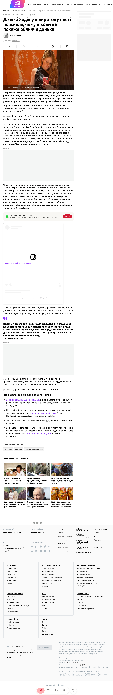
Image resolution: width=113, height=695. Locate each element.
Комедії (44, 606)
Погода (9, 583)
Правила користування (65, 551)
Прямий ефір (11, 574)
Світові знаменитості (53, 4)
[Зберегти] (67, 46)
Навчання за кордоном (85, 609)
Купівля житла (12, 625)
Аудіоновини (11, 580)
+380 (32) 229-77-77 (72, 662)
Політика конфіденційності (82, 529)
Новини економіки (15, 594)
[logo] (17, 4)
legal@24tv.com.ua (85, 665)
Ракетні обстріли (48, 568)
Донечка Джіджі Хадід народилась (23, 400)
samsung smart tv (103, 674)
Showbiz (6, 11)
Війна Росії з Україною (51, 565)
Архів (95, 543)
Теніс (44, 628)
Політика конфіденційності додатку (82, 542)
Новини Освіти (83, 594)
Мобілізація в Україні (86, 565)
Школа (79, 600)
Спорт (44, 619)
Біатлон (44, 631)
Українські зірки (34, 4)
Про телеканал (63, 540)
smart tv (90, 674)
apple (77, 674)
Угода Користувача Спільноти (82, 548)
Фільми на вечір (48, 603)
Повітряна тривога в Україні (52, 577)
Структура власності (100, 540)
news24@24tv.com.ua (12, 532)
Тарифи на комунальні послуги (18, 606)
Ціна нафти (11, 597)
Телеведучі (61, 543)
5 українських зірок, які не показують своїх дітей (35, 389)
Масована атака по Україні (51, 580)
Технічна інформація (101, 529)
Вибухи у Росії (47, 583)
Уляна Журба (15, 36)
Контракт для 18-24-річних (86, 577)
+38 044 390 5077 (38, 532)
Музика (68, 4)
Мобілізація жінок (83, 574)
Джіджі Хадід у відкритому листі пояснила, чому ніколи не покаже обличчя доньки (50, 11)
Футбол (44, 625)
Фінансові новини (13, 603)
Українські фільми (48, 600)
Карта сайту (98, 547)
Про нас (60, 529)
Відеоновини (11, 577)
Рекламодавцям (63, 547)
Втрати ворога (47, 586)
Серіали (45, 609)
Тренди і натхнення (14, 628)
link (32, 546)
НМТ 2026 (80, 603)
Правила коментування (84, 552)
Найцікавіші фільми (49, 597)
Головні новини (12, 568)
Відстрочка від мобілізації (86, 580)
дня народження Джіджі (44, 413)
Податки (10, 609)
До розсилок (44, 647)
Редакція (61, 533)
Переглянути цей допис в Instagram (18, 263)
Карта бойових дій (48, 571)
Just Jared (16, 41)
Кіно (44, 594)
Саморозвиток (82, 606)
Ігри (95, 551)
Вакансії (96, 536)
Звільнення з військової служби (88, 568)
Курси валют (11, 600)
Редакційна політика (65, 536)
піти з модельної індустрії (38, 433)
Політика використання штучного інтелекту (82, 536)
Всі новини (11, 565)
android (65, 674)
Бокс (43, 622)
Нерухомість (12, 619)
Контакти (97, 533)
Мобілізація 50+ (82, 571)
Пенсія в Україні (13, 612)
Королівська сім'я (82, 4)
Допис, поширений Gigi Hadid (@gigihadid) (33, 298)
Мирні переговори (48, 574)
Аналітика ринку (13, 622)
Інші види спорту (48, 634)
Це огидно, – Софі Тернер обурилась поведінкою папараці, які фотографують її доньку (37, 117)
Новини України (13, 571)
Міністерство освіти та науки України (90, 597)
